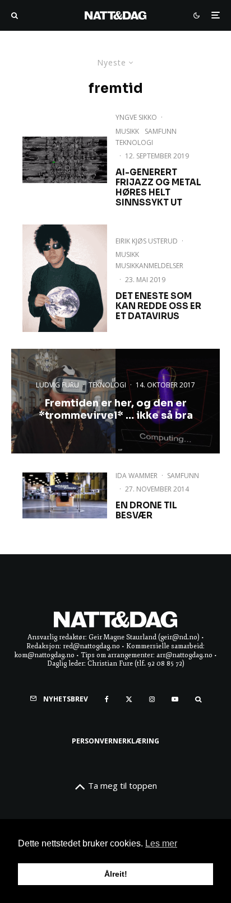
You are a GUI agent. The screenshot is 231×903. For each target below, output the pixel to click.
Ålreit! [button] (115, 873)
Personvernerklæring (115, 741)
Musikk (127, 131)
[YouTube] (175, 699)
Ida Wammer (137, 475)
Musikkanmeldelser (149, 265)
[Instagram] (152, 699)
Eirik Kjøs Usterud (147, 241)
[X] (129, 699)
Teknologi (134, 142)
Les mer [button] (161, 843)
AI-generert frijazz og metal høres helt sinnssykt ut (158, 187)
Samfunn (161, 131)
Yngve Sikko (136, 117)
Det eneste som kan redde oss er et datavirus (158, 306)
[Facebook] (106, 699)
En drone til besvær (146, 510)
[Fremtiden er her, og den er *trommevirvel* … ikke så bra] (115, 401)
